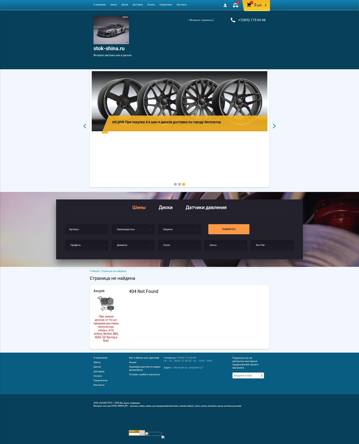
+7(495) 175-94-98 (252, 20)
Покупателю (165, 4)
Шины (114, 4)
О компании (99, 4)
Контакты (182, 4)
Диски (125, 4)
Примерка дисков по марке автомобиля (144, 368)
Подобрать (229, 229)
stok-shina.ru (109, 48)
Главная (94, 271)
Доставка (138, 4)
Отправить (262, 375)
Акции (132, 362)
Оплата (151, 4)
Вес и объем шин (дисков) (144, 357)
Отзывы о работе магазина (144, 374)
